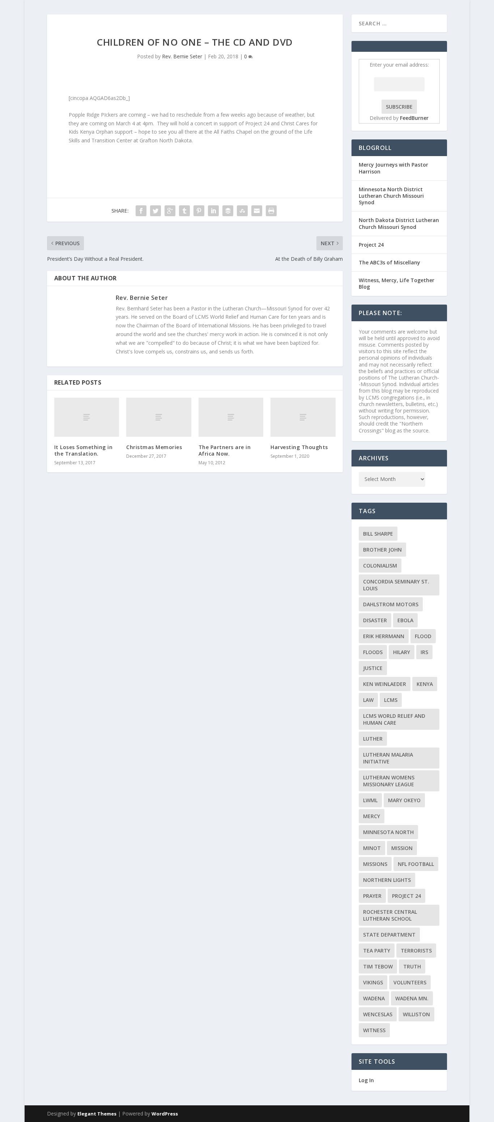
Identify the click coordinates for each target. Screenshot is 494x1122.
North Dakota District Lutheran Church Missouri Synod (399, 223)
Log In (366, 1080)
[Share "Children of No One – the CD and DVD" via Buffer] (228, 211)
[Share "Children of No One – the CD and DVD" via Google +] (170, 211)
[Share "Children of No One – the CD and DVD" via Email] (257, 211)
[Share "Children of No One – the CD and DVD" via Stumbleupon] (242, 211)
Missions (375, 864)
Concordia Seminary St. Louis (396, 585)
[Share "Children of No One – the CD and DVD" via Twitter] (155, 211)
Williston (416, 1014)
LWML (370, 800)
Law (368, 699)
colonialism (380, 565)
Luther (373, 738)
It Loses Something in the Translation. (83, 450)
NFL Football (416, 864)
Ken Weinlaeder (384, 684)
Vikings (373, 982)
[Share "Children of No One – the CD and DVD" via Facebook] (141, 211)
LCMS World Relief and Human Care (394, 719)
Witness (374, 1030)
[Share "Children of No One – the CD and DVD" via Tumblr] (184, 211)
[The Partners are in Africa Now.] (231, 417)
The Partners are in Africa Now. (225, 450)
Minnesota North (388, 832)
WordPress (165, 1113)
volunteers (409, 982)
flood (423, 636)
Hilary (401, 652)
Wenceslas (377, 1014)
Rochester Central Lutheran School (390, 915)
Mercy (371, 816)
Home (438, 23)
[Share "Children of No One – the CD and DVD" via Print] (271, 211)
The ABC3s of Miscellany (389, 262)
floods (373, 652)
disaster (375, 620)
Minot (372, 848)
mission (402, 848)
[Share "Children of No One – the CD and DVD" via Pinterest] (199, 211)
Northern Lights (387, 879)
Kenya (425, 684)
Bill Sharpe (378, 533)
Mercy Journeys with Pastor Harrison (393, 168)
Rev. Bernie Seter (182, 56)
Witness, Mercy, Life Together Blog (396, 283)
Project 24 (371, 244)
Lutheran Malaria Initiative (388, 758)
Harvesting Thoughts (299, 447)
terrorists (416, 950)
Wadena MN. (412, 998)
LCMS (390, 699)
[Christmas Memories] (158, 417)
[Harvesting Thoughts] (303, 417)
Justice (373, 668)
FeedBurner (414, 117)
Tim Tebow (378, 966)
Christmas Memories (154, 447)
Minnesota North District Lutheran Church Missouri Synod (391, 196)
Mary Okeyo (404, 800)
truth (412, 966)
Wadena (374, 998)
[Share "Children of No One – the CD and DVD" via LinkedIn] (213, 211)
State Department (389, 934)
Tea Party (376, 950)
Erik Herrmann (383, 636)
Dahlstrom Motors (390, 604)
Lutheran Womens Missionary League (388, 781)
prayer (372, 895)
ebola (405, 620)
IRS (424, 652)
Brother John (382, 549)
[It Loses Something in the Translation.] (86, 417)
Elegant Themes (96, 1113)
